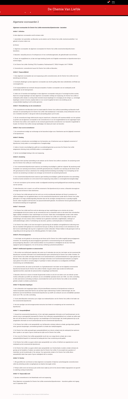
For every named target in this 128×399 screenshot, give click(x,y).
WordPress (46, 394)
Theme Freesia (35, 394)
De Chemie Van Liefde (64, 9)
